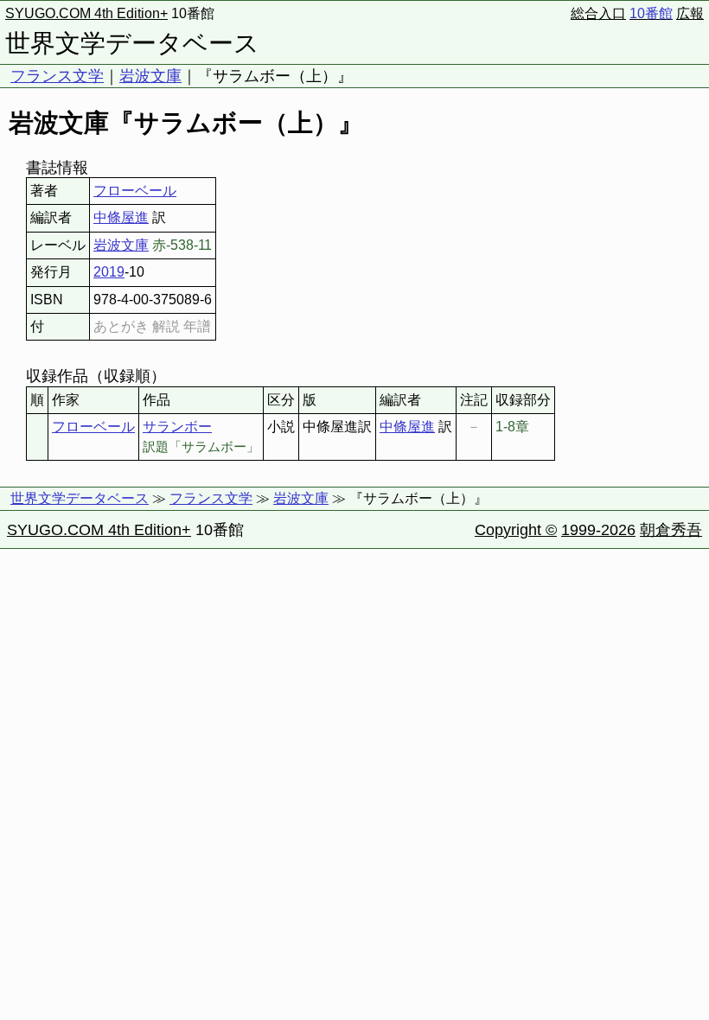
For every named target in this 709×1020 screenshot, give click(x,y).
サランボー (177, 426)
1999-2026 (598, 530)
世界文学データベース (132, 43)
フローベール (134, 190)
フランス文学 (57, 76)
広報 (690, 13)
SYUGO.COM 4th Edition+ (86, 13)
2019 (109, 272)
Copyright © (516, 530)
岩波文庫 (150, 76)
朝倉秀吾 (671, 530)
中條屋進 (121, 217)
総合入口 (598, 13)
